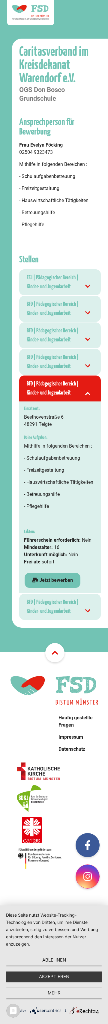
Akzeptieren (54, 976)
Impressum (70, 737)
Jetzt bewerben (55, 580)
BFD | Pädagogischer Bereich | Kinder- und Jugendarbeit (53, 308)
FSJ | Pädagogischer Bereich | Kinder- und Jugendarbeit (52, 282)
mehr (54, 993)
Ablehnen (54, 960)
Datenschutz (71, 749)
